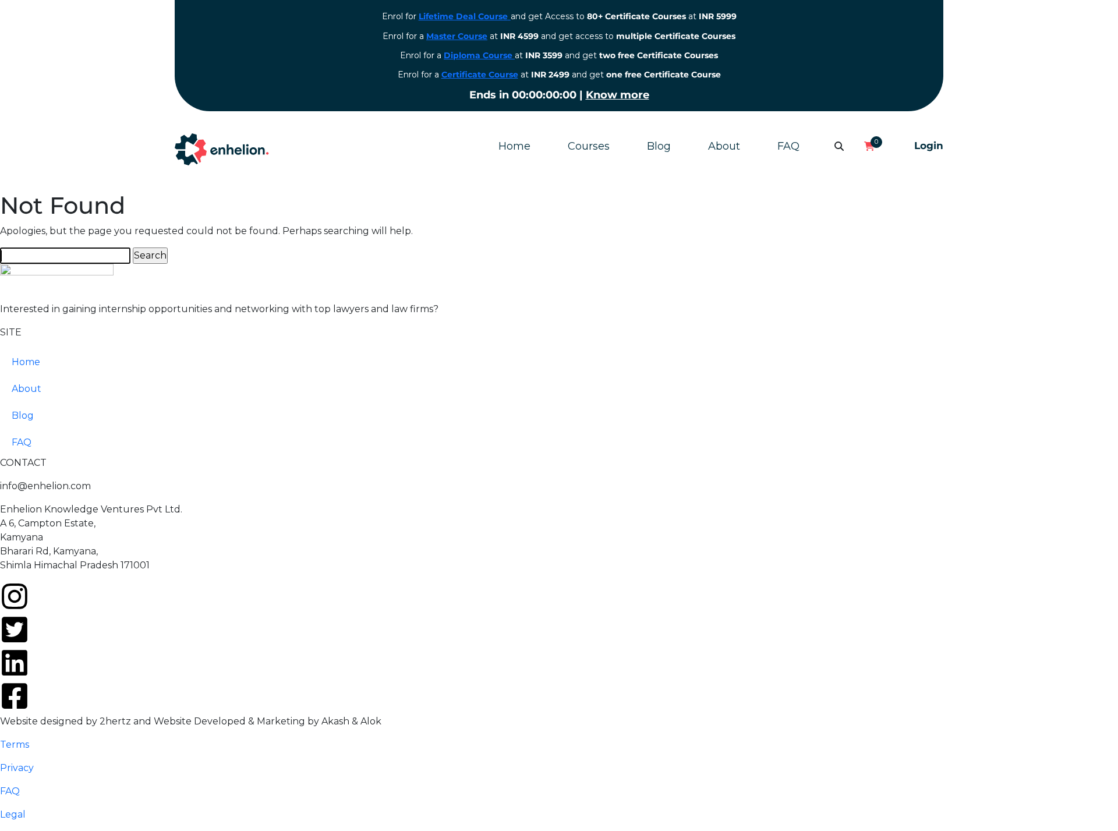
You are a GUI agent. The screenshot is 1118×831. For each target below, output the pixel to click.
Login (928, 145)
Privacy (17, 767)
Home (514, 146)
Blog (659, 146)
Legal (13, 814)
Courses (589, 146)
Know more (617, 95)
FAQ (788, 146)
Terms (14, 744)
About (724, 146)
